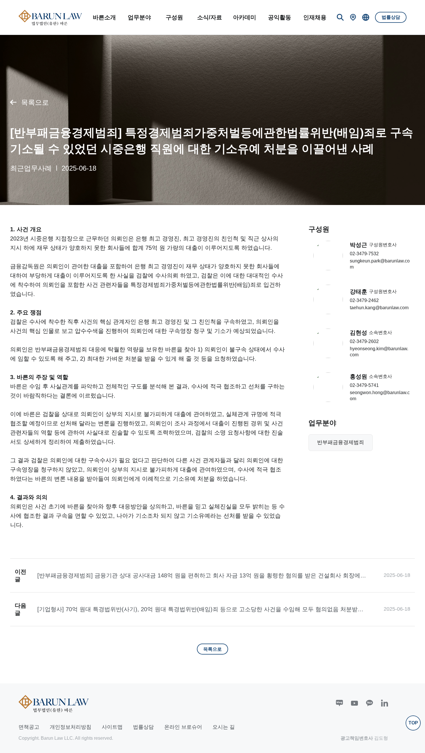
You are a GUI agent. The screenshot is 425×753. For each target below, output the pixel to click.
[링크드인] (384, 703)
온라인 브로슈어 (183, 727)
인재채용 (314, 17)
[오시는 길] (353, 17)
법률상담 (391, 17)
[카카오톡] (369, 703)
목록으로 (35, 102)
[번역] (365, 17)
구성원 (174, 17)
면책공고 (29, 727)
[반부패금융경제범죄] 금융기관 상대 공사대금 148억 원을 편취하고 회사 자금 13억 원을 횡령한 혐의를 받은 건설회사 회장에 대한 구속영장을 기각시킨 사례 (198, 575)
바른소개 (104, 17)
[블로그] (339, 703)
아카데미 (244, 17)
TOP (413, 722)
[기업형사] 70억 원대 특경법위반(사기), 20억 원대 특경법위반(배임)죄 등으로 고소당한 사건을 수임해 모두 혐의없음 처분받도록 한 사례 (200, 609)
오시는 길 (223, 727)
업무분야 (139, 17)
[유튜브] (354, 703)
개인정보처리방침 (70, 727)
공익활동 (279, 17)
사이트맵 (112, 727)
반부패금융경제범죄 (340, 442)
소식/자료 (209, 17)
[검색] (340, 17)
